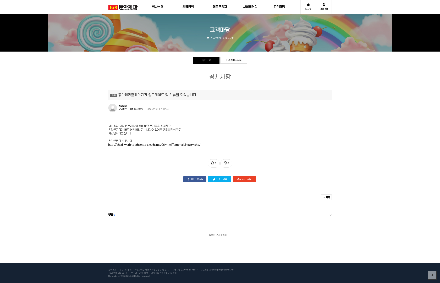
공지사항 (206, 60)
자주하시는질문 (233, 60)
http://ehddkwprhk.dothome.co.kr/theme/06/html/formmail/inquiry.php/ (154, 145)
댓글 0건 (123, 109)
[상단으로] (432, 275)
